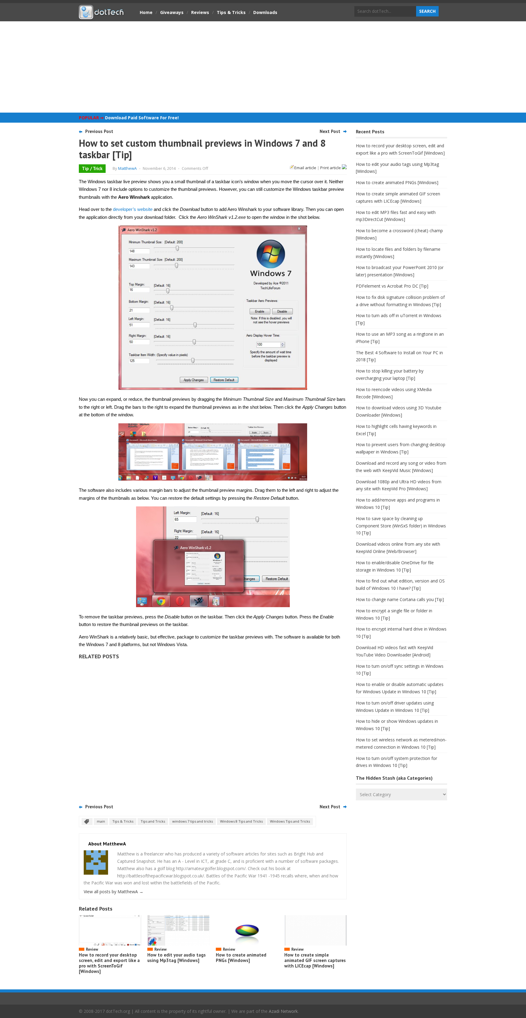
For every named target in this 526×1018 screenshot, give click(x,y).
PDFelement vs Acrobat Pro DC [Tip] (392, 286)
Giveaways (172, 12)
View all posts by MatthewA (113, 891)
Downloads (265, 12)
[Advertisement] (263, 67)
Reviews (200, 12)
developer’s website (133, 209)
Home (146, 12)
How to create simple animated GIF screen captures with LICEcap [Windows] (315, 960)
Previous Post (99, 131)
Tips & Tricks (231, 12)
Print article (331, 167)
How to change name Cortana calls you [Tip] (400, 599)
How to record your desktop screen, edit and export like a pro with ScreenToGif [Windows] (109, 963)
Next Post (330, 131)
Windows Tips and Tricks (290, 821)
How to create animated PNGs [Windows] (241, 957)
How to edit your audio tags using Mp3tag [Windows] (176, 957)
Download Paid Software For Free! (142, 118)
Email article (305, 167)
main (101, 821)
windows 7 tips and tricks (192, 821)
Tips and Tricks (153, 821)
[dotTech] (101, 16)
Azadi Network (283, 1011)
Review (92, 949)
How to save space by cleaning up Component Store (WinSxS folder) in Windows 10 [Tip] (401, 526)
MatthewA (127, 168)
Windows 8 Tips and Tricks (241, 821)
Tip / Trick (92, 168)
